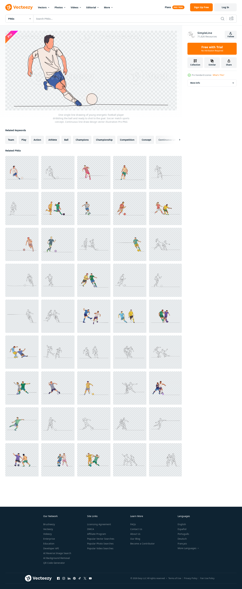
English (182, 524)
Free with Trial (212, 48)
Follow (231, 36)
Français (182, 543)
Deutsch (182, 538)
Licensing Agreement (99, 524)
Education (48, 543)
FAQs (133, 524)
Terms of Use (174, 578)
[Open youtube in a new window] (90, 578)
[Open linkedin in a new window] (69, 578)
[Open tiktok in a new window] (79, 578)
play (23, 139)
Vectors (42, 7)
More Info (195, 82)
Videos (74, 7)
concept (146, 139)
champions (82, 139)
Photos (59, 7)
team (11, 139)
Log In (225, 7)
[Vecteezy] (19, 7)
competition (127, 139)
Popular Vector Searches (100, 538)
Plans (168, 7)
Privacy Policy (190, 578)
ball (66, 139)
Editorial (91, 7)
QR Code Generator (54, 562)
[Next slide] (176, 140)
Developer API (51, 548)
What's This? (218, 75)
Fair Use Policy (207, 578)
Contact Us (136, 529)
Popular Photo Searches (100, 543)
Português (183, 533)
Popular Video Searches (100, 548)
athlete (52, 139)
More (107, 7)
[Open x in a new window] (85, 578)
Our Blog (135, 538)
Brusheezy (49, 524)
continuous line (168, 139)
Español (182, 529)
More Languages (187, 548)
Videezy (47, 533)
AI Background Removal (56, 558)
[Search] (223, 19)
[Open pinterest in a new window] (74, 578)
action (37, 139)
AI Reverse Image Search (57, 553)
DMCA (90, 529)
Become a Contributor (142, 543)
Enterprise (49, 538)
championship (104, 139)
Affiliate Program (96, 533)
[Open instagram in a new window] (63, 578)
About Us (135, 533)
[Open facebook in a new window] (58, 578)
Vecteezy (48, 529)
